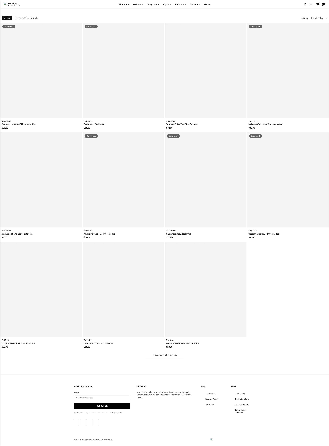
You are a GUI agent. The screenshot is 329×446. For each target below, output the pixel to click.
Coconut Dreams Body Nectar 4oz (263, 234)
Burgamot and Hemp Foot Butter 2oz (18, 343)
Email (76, 392)
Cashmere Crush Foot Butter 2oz (99, 343)
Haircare (137, 4)
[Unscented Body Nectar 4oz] (205, 179)
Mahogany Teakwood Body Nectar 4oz (265, 124)
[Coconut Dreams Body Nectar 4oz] (288, 179)
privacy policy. (118, 412)
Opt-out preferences (242, 405)
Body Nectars (253, 121)
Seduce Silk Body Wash (94, 124)
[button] (316, 4)
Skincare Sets (6, 121)
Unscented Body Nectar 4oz (178, 234)
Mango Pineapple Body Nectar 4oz (99, 234)
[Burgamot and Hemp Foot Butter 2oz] (41, 289)
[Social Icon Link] (76, 422)
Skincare (123, 4)
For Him (194, 4)
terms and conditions (103, 412)
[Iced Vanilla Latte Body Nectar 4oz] (41, 179)
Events (207, 4)
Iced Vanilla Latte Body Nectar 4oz (17, 234)
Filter (8, 18)
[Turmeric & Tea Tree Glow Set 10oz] (205, 70)
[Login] (311, 4)
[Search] (305, 4)
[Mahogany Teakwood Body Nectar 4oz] (288, 70)
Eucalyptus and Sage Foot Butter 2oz (182, 343)
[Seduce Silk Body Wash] (123, 70)
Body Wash (88, 121)
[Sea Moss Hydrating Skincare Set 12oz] (41, 70)
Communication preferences (240, 411)
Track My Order (210, 393)
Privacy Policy (240, 393)
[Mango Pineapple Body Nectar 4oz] (123, 179)
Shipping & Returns (211, 399)
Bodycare (179, 4)
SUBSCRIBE (102, 406)
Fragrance (152, 4)
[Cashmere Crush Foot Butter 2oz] (123, 289)
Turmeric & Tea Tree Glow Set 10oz (182, 124)
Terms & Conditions (242, 399)
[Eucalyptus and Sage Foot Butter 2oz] (205, 289)
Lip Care (167, 4)
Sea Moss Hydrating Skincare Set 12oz (19, 124)
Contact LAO (209, 405)
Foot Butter (5, 340)
